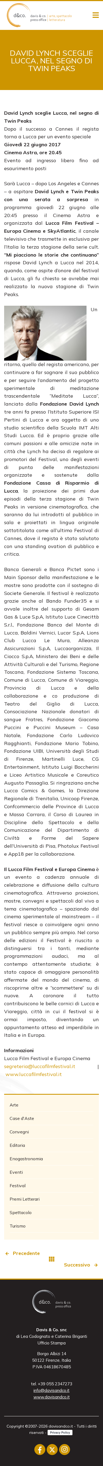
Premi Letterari (25, 1199)
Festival (18, 1185)
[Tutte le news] (51, 1259)
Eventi (16, 1172)
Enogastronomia (26, 1158)
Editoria (17, 1145)
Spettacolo (21, 1212)
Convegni (19, 1131)
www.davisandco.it (52, 1397)
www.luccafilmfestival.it (33, 1074)
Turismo (18, 1226)
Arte (14, 1105)
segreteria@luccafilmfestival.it (39, 1066)
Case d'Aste (22, 1118)
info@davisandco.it (51, 1390)
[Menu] (96, 15)
